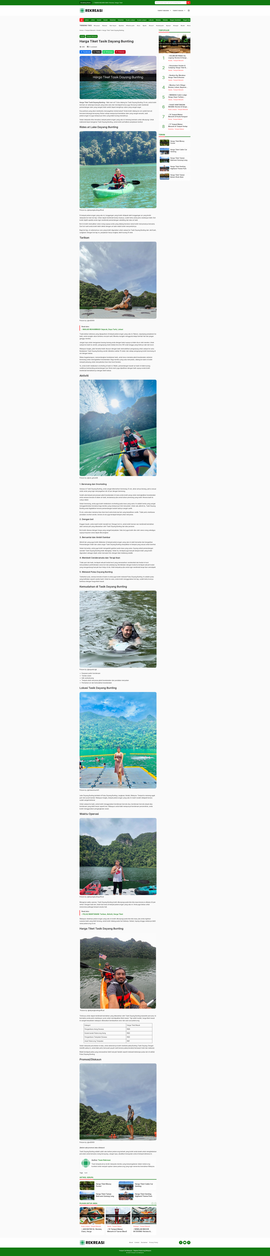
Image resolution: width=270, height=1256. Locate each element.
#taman (104, 25)
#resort (151, 25)
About (131, 1242)
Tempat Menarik (163, 10)
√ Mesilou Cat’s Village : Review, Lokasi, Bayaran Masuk (177, 87)
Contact (136, 1242)
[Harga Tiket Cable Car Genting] (126, 1185)
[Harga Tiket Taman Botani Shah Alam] (164, 176)
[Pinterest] (188, 1242)
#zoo (138, 25)
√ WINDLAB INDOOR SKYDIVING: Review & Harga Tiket (142, 1231)
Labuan (151, 20)
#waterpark (160, 25)
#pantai (121, 25)
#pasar (168, 25)
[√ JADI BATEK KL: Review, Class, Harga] (92, 1215)
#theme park (130, 25)
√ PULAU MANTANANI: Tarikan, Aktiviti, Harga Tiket (102, 914)
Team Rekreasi (104, 1160)
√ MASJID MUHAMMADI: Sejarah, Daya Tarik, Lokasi (102, 329)
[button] (188, 2)
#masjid (175, 25)
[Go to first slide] (155, 1203)
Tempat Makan (178, 10)
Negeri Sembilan (175, 20)
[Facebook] (180, 1242)
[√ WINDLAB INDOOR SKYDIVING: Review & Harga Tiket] (144, 1215)
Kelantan (113, 20)
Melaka (158, 20)
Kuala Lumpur (130, 20)
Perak (170, 119)
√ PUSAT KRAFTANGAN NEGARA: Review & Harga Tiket (177, 107)
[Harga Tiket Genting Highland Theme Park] (126, 1195)
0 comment (93, 47)
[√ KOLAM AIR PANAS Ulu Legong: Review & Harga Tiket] (174, 43)
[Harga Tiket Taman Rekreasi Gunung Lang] (87, 1195)
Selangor (136, 1226)
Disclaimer (144, 1242)
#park (144, 25)
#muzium (97, 25)
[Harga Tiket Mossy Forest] (87, 1185)
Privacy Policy (153, 1242)
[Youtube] (184, 1242)
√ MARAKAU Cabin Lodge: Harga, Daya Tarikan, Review (177, 97)
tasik (85, 1173)
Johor (87, 20)
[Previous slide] (152, 1203)
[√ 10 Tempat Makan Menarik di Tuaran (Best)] (118, 1215)
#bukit (183, 25)
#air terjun (113, 25)
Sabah (109, 1226)
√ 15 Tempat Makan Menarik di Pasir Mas (106, 2)
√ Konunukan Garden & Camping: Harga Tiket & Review (177, 68)
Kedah (99, 20)
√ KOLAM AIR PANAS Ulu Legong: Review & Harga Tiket (177, 58)
